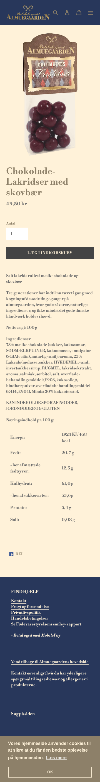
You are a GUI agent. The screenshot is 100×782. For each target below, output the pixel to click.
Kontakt (18, 600)
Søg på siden (23, 714)
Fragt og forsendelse (30, 606)
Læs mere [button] (56, 757)
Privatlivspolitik (26, 612)
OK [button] (50, 772)
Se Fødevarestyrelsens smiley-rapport (46, 624)
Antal (10, 223)
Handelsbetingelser (29, 618)
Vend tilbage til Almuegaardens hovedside (50, 661)
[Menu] (90, 13)
